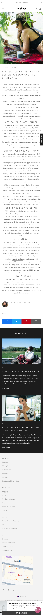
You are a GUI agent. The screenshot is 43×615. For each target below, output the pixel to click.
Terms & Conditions (9, 506)
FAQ (3, 524)
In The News (6, 469)
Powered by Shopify (30, 601)
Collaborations (7, 550)
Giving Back (6, 466)
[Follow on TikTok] (14, 590)
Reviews (5, 473)
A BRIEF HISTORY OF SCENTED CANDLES (20, 371)
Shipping (5, 491)
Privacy (4, 503)
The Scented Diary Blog (10, 481)
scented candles (17, 259)
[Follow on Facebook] (3, 590)
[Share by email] (36, 321)
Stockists (5, 539)
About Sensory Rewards (10, 521)
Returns (5, 495)
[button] (21, 613)
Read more (6, 388)
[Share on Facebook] (7, 321)
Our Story (5, 462)
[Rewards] (38, 610)
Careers (5, 477)
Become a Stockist (8, 542)
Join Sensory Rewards (9, 528)
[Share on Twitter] (16, 321)
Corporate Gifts (7, 546)
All (15, 67)
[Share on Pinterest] (26, 321)
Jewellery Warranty (8, 499)
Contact (5, 510)
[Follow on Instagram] (9, 590)
